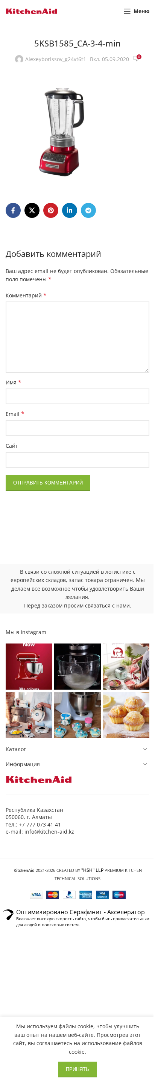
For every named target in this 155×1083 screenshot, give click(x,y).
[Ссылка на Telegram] (88, 210)
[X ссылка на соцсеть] (32, 210)
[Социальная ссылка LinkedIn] (69, 210)
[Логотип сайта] (32, 10)
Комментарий (26, 295)
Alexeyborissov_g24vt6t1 (55, 59)
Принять (77, 1069)
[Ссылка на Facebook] (13, 210)
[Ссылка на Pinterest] (50, 210)
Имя (13, 382)
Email (15, 414)
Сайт (12, 445)
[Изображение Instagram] (29, 667)
